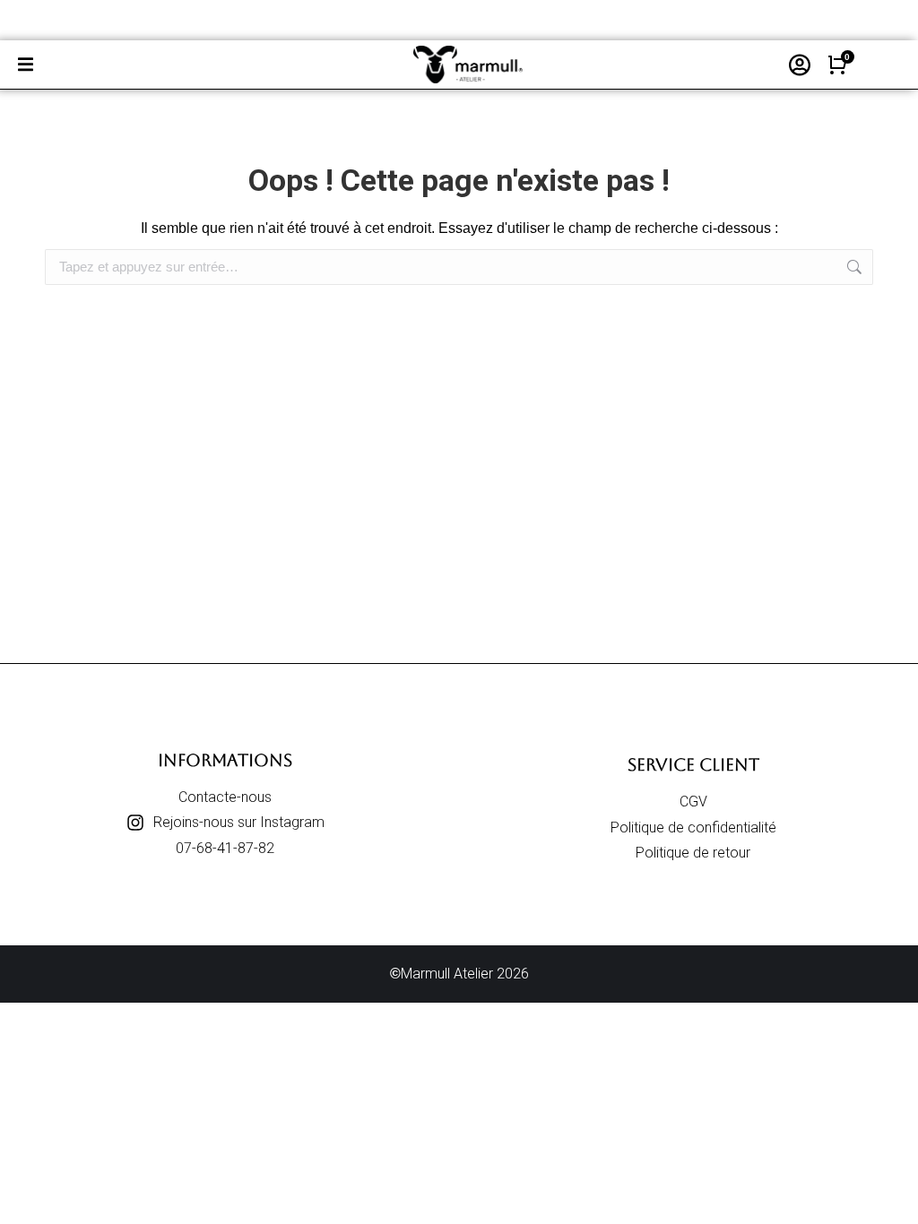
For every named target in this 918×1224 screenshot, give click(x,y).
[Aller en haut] (891, 1197)
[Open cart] (837, 64)
